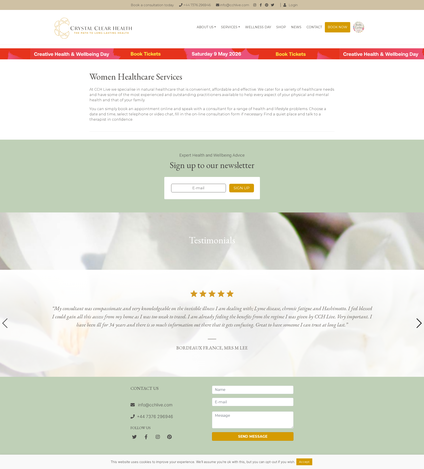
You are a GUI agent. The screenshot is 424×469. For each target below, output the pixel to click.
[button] (419, 323)
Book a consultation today (152, 5)
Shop (281, 27)
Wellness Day (258, 27)
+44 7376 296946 (196, 5)
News (296, 27)
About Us (205, 27)
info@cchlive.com (234, 5)
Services (229, 27)
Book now (337, 27)
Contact (314, 27)
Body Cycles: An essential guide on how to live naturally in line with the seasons (358, 27)
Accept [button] (304, 461)
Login (293, 5)
